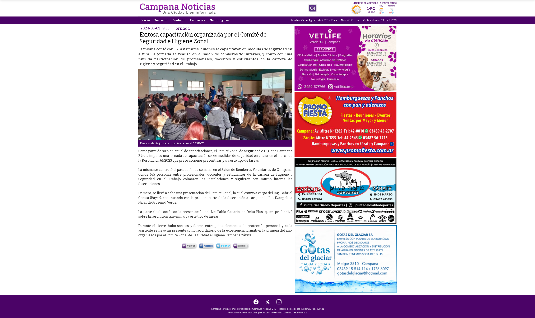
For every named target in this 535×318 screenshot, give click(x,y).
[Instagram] (279, 301)
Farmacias (197, 20)
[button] (149, 105)
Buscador (161, 20)
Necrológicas (219, 20)
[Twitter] (267, 301)
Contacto (178, 20)
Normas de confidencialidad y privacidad (248, 312)
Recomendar (300, 312)
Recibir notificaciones (281, 312)
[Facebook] (256, 301)
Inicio (145, 20)
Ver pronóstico (388, 2)
